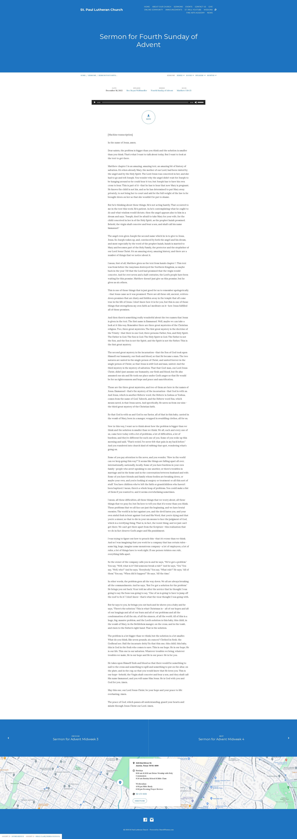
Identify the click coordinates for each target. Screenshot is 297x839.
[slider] (201, 102)
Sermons (178, 7)
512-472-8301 (141, 794)
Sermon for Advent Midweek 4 (221, 739)
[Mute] (196, 102)
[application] (148, 102)
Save (148, 119)
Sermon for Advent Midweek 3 (75, 739)
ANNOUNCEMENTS (173, 10)
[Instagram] (152, 820)
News (210, 13)
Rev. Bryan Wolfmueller (137, 90)
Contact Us (200, 7)
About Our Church (161, 7)
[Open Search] (215, 10)
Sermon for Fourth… (108, 75)
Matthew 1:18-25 (184, 90)
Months (211, 75)
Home (147, 7)
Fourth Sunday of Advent (162, 90)
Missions (208, 10)
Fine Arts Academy (195, 13)
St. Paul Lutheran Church (101, 10)
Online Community (153, 10)
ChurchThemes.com (166, 830)
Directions (140, 801)
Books (189, 75)
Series (180, 75)
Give (210, 7)
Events (188, 7)
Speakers (199, 75)
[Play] (95, 102)
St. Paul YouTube (193, 10)
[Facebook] (145, 820)
